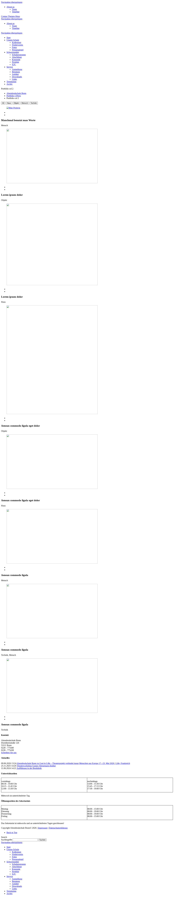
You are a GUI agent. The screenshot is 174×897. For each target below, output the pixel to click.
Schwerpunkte (13, 862)
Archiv (10, 893)
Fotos (14, 857)
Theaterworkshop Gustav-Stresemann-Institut (36, 766)
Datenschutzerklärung (58, 828)
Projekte (15, 871)
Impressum (42, 828)
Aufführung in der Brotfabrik (29, 768)
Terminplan (11, 891)
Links (14, 888)
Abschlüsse (17, 866)
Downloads (17, 886)
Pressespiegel (17, 859)
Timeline (15, 12)
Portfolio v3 (14, 96)
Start (8, 847)
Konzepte (16, 869)
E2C (14, 874)
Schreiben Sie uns (8, 752)
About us (10, 7)
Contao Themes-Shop (10, 16)
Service (10, 876)
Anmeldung (17, 879)
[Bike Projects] (87, 108)
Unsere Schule (13, 849)
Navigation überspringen (11, 2)
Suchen (42, 840)
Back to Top (12, 832)
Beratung (16, 881)
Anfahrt (15, 884)
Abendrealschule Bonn (16, 93)
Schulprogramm (19, 864)
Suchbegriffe (6, 840)
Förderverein (17, 854)
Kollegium (16, 852)
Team (14, 9)
